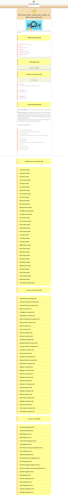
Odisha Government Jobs (26, 380)
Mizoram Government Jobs (26, 373)
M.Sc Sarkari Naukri (25, 272)
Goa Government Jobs (25, 329)
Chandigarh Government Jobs (27, 312)
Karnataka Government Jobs (27, 349)
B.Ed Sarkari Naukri (25, 217)
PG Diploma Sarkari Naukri (26, 211)
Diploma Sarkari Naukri (26, 207)
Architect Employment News (27, 430)
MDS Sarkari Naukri (25, 255)
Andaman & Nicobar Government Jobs (29, 302)
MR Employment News (25, 475)
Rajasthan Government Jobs (27, 391)
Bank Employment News (26, 434)
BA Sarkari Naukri (24, 176)
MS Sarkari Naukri (24, 269)
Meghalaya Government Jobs (27, 370)
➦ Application (37, 67)
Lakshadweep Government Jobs (27, 356)
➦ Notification (31, 67)
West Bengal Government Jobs (27, 411)
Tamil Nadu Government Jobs (27, 397)
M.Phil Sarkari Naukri (25, 265)
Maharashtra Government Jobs (27, 363)
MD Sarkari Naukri (24, 252)
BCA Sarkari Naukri (25, 204)
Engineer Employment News (26, 454)
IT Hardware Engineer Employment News (30, 464)
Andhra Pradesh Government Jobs (28, 298)
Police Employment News (26, 482)
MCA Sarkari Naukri (25, 248)
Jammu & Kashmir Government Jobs (29, 346)
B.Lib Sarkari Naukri (25, 228)
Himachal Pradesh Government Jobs (29, 343)
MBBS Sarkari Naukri (25, 245)
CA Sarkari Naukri (24, 234)
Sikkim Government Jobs (26, 394)
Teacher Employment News (26, 485)
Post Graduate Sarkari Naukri (27, 282)
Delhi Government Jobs (25, 326)
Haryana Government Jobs (26, 336)
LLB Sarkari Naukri (25, 238)
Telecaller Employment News (27, 492)
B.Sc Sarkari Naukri (25, 187)
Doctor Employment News (26, 451)
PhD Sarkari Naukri (25, 279)
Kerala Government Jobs (26, 353)
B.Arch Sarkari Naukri (25, 193)
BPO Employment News (25, 437)
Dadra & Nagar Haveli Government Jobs (30, 319)
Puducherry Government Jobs (27, 384)
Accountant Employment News (27, 427)
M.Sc (28, 51)
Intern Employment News (26, 461)
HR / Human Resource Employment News (30, 458)
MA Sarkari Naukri (24, 241)
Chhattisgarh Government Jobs (27, 315)
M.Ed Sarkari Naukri (25, 262)
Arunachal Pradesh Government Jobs (29, 305)
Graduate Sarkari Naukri (26, 214)
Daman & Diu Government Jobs (27, 322)
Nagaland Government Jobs (26, 377)
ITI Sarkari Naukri (24, 183)
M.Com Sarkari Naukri (25, 221)
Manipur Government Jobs (26, 367)
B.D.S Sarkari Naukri (25, 224)
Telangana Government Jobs (27, 401)
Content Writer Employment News (28, 441)
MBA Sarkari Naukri (25, 190)
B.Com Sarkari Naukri (25, 180)
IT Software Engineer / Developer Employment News (32, 468)
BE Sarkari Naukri (24, 197)
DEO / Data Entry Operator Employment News (31, 447)
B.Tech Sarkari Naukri (25, 231)
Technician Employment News (27, 488)
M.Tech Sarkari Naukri (25, 276)
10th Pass (25, 51)
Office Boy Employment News (27, 478)
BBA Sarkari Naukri (25, 200)
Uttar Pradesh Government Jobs (27, 408)
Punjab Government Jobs (26, 387)
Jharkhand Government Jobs (27, 339)
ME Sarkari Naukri (24, 258)
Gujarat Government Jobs (26, 332)
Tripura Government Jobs (26, 404)
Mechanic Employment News (27, 471)
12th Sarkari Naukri (25, 173)
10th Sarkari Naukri (25, 169)
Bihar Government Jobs (25, 308)
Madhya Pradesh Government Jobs (28, 360)
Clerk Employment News (26, 444)
